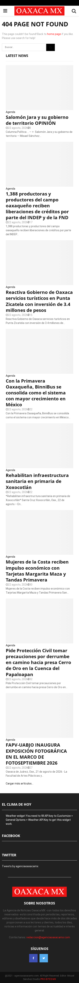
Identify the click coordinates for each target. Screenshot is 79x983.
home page (54, 34)
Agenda (10, 112)
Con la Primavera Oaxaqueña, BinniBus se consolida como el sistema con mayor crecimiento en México (36, 393)
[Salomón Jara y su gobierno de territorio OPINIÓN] (39, 87)
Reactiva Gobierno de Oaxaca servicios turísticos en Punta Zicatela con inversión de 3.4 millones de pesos (39, 301)
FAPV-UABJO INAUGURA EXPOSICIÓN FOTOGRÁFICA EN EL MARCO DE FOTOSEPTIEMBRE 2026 (36, 754)
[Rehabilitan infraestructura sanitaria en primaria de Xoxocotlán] (39, 445)
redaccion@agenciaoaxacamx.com (48, 937)
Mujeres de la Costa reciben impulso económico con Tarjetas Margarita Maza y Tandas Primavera (37, 571)
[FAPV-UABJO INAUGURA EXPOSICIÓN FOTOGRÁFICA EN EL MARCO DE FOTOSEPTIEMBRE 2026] (39, 715)
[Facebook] (33, 958)
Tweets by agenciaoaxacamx (20, 866)
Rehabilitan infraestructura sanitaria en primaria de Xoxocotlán (37, 481)
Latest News (17, 55)
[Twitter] (44, 958)
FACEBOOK (11, 835)
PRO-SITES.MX (48, 979)
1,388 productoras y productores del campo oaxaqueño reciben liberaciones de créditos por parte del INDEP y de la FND (37, 206)
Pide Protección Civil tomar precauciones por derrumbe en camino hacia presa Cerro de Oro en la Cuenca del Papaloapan (38, 662)
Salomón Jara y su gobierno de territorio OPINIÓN (37, 120)
